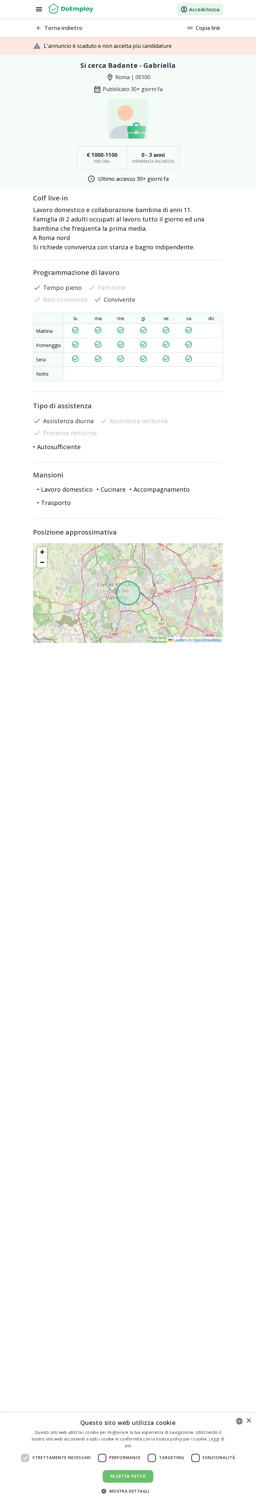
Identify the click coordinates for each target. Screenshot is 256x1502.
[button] (42, 552)
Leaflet (179, 640)
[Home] (70, 9)
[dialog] (128, 1457)
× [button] (248, 1420)
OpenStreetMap (207, 640)
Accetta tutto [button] (128, 1476)
